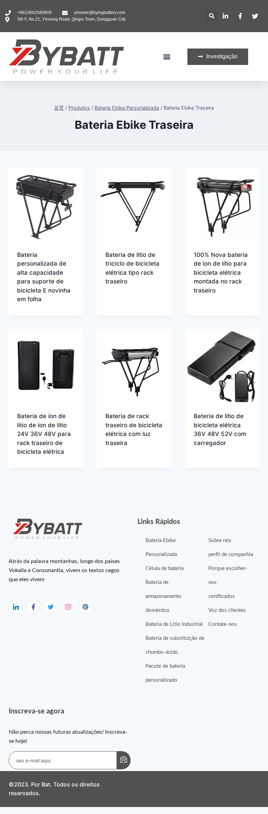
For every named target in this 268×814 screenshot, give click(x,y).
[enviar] (124, 760)
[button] (211, 16)
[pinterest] (85, 607)
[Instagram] (68, 607)
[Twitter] (51, 607)
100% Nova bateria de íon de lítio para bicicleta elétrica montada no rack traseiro (221, 272)
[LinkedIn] (16, 607)
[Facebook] (33, 607)
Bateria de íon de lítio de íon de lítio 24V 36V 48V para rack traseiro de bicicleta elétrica (44, 434)
